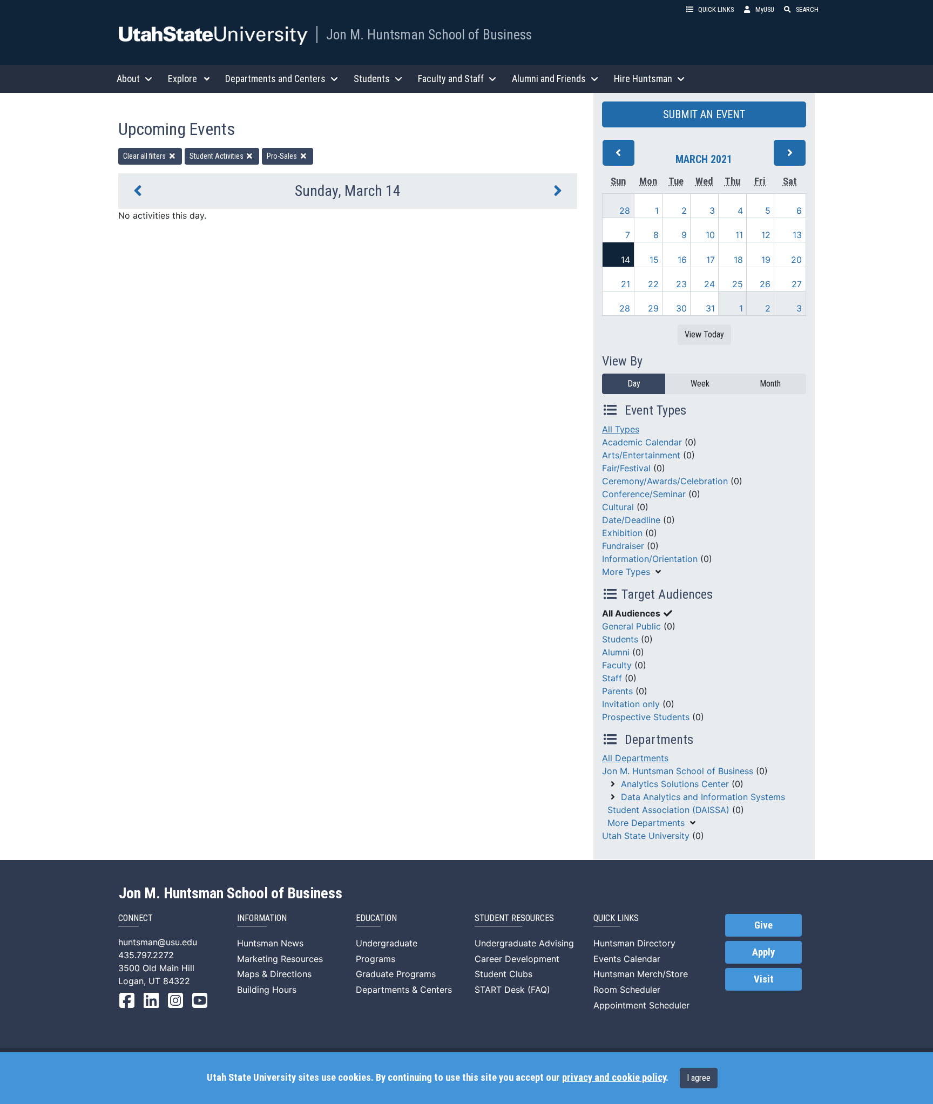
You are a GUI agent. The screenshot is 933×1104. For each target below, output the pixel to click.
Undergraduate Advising (524, 943)
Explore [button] (182, 78)
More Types (626, 571)
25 (737, 284)
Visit (764, 979)
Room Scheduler (626, 989)
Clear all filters (145, 156)
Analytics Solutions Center (675, 783)
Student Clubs (503, 973)
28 (624, 210)
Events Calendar (626, 958)
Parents (617, 691)
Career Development (517, 958)
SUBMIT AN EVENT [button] (704, 114)
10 (710, 234)
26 (765, 284)
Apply (763, 952)
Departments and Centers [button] (275, 78)
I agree (699, 1078)
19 (765, 259)
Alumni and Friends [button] (549, 78)
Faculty (617, 665)
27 (797, 284)
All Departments (635, 758)
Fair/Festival (626, 468)
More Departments (646, 822)
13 (797, 234)
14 (625, 259)
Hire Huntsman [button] (643, 78)
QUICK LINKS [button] (716, 9)
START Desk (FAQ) (512, 989)
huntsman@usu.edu (157, 942)
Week (700, 383)
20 (796, 259)
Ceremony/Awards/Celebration (665, 481)
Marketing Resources (280, 958)
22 (653, 284)
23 (681, 284)
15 (654, 259)
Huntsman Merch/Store (640, 973)
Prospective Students (645, 717)
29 (653, 308)
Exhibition (622, 532)
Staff (612, 678)
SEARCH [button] (807, 9)
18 (738, 259)
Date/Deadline (631, 519)
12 (765, 234)
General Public (631, 626)
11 (739, 234)
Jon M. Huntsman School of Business (429, 34)
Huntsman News (270, 943)
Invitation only (631, 704)
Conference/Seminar (644, 494)
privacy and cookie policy (614, 1077)
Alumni (616, 652)
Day (633, 383)
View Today (704, 334)
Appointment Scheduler (641, 1005)
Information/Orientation (650, 558)
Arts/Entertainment (641, 455)
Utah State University (645, 835)
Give (763, 925)
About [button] (128, 78)
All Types (620, 429)
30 (681, 308)
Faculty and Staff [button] (451, 78)
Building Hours (266, 989)
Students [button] (372, 78)
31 (710, 308)
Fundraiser (623, 545)
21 (625, 284)
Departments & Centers (404, 989)
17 (710, 259)
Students (620, 639)
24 (709, 284)
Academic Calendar (642, 442)
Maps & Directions (274, 973)
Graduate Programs (396, 973)
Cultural (618, 507)
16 (682, 259)
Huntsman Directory (634, 943)
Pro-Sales (283, 156)
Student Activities (217, 156)
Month (770, 383)
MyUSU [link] (764, 9)
